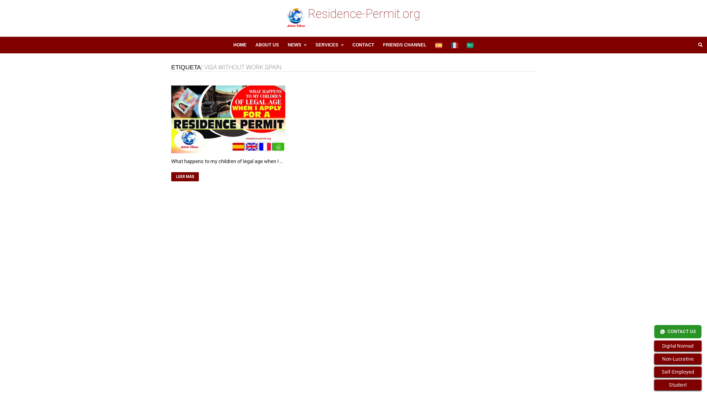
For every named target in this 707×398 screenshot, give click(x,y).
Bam (308, 234)
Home (240, 45)
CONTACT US (682, 331)
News (294, 45)
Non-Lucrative (678, 359)
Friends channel (404, 45)
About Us (267, 45)
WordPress (288, 234)
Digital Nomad (677, 346)
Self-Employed (678, 372)
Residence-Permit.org (364, 14)
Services (326, 45)
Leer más (186, 176)
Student (678, 385)
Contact (363, 45)
